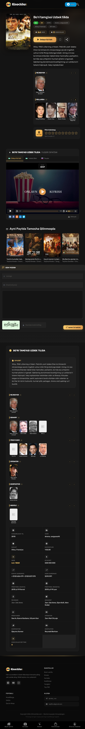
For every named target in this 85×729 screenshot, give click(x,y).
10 (76, 133)
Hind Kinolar (55, 726)
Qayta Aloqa (10, 703)
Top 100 (47, 687)
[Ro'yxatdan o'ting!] (60, 39)
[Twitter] (23, 216)
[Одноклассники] (17, 216)
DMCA (8, 700)
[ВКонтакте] (10, 216)
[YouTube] (13, 683)
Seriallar (25, 726)
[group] (14, 248)
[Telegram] (8, 683)
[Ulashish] (67, 39)
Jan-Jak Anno (17, 603)
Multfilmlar (47, 681)
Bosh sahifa (9, 726)
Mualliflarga (10, 697)
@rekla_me (52, 698)
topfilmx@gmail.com (55, 704)
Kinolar (39, 726)
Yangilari (47, 684)
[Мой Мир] (20, 216)
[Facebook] (13, 216)
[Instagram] (19, 683)
